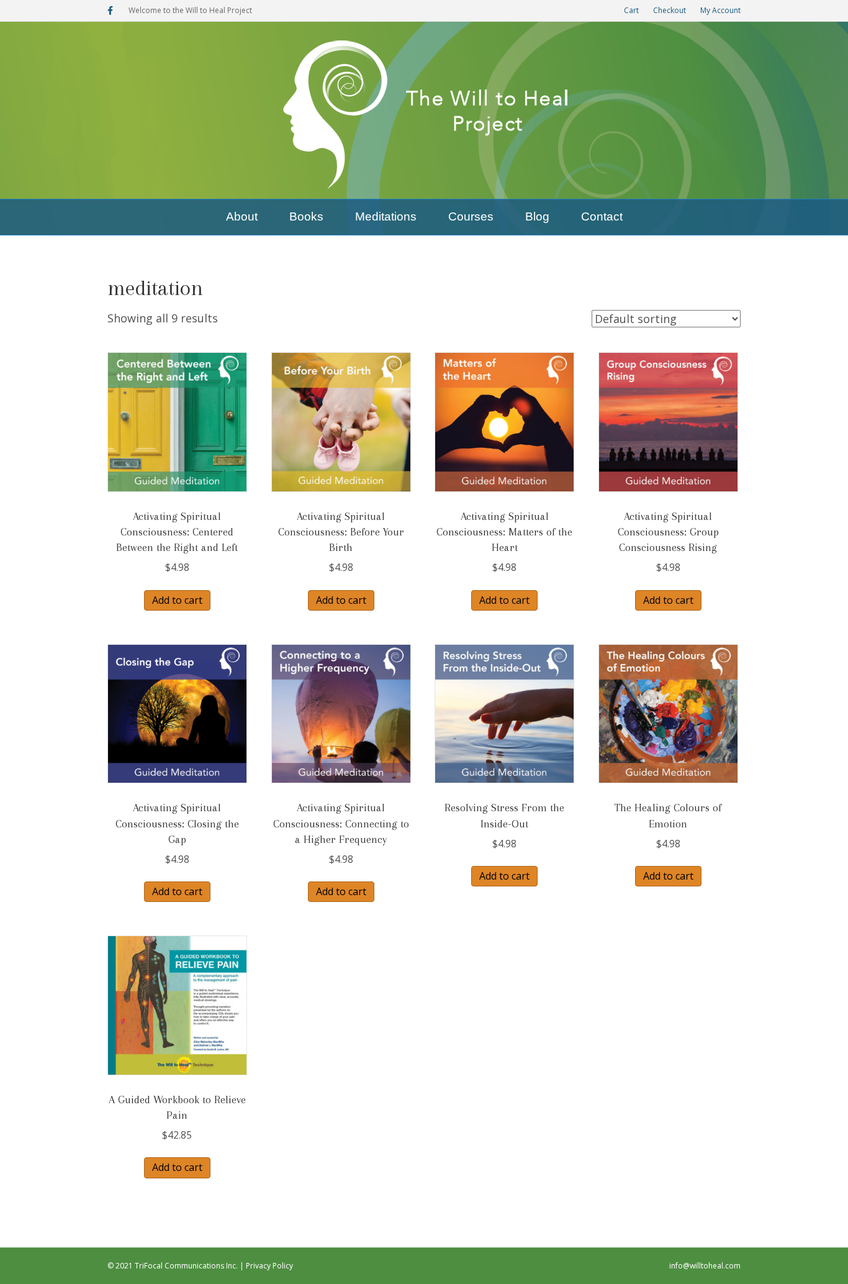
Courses (471, 216)
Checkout (669, 10)
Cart (631, 10)
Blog (537, 216)
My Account (720, 10)
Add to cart (177, 600)
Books (306, 216)
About (242, 216)
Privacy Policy (269, 1265)
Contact (602, 216)
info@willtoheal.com (705, 1265)
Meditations (386, 216)
